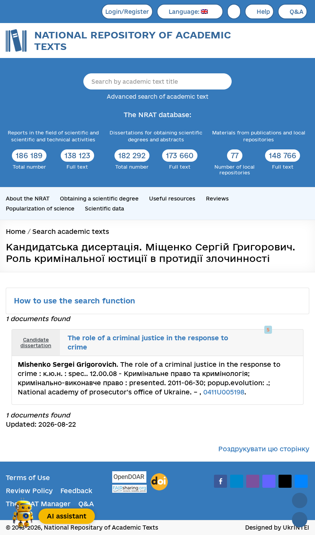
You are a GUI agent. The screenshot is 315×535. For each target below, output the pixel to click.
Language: (185, 11)
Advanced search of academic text (158, 96)
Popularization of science (40, 208)
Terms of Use (28, 477)
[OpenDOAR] (129, 478)
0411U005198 (223, 392)
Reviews (217, 198)
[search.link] (282, 337)
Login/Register (127, 11)
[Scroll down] (299, 519)
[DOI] (159, 482)
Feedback (76, 490)
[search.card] (274, 337)
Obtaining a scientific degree (99, 198)
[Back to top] (299, 500)
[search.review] (291, 337)
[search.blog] (291, 348)
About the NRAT (28, 198)
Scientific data (104, 208)
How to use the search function (76, 300)
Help (263, 11)
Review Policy (29, 490)
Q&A (296, 11)
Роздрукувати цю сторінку (263, 448)
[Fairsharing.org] (129, 489)
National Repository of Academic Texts (132, 40)
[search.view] (266, 337)
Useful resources (172, 198)
